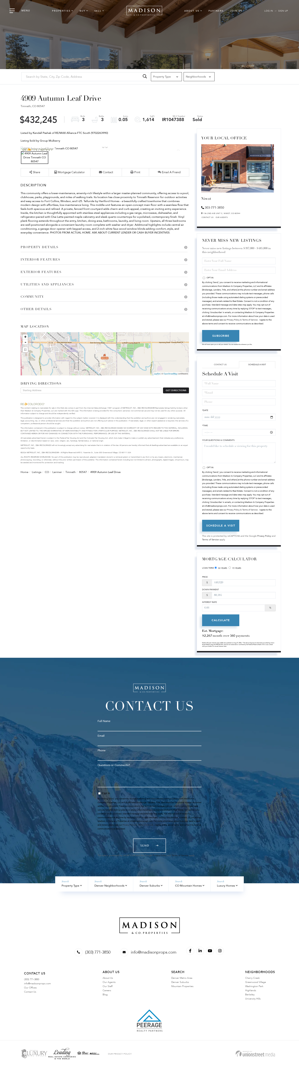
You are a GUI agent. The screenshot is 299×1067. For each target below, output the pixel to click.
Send (144, 846)
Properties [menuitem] (61, 10)
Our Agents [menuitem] (109, 982)
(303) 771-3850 (97, 952)
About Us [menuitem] (192, 10)
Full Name (104, 721)
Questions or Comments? (114, 765)
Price (205, 577)
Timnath (70, 472)
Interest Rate (209, 602)
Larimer (57, 472)
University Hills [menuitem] (253, 998)
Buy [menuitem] (82, 10)
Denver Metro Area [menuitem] (181, 978)
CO (47, 472)
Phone (102, 750)
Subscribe (220, 336)
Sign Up (283, 10)
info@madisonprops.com (153, 952)
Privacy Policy (264, 536)
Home (24, 472)
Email (101, 736)
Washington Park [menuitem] (254, 986)
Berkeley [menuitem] (250, 994)
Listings (36, 472)
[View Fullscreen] (25, 349)
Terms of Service (210, 539)
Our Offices (30, 987)
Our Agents (222, 217)
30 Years (222, 568)
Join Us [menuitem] (236, 10)
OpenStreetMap (171, 373)
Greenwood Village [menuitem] (255, 982)
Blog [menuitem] (105, 994)
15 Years (236, 568)
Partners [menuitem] (216, 10)
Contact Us (208, 217)
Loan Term (208, 568)
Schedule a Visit (257, 364)
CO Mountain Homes (188, 886)
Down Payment (210, 589)
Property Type (70, 886)
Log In (268, 10)
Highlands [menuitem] (250, 990)
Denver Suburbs (150, 886)
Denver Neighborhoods (109, 886)
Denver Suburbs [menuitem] (180, 982)
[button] (145, 76)
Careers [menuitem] (107, 990)
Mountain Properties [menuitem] (182, 986)
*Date (205, 410)
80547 (83, 472)
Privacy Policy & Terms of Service (242, 319)
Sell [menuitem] (98, 10)
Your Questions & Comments (218, 440)
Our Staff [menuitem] (107, 986)
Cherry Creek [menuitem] (252, 978)
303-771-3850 (214, 207)
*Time (205, 425)
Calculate (221, 620)
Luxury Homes (226, 886)
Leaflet (157, 373)
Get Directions (176, 390)
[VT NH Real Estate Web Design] (255, 1054)
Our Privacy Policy (120, 1053)
